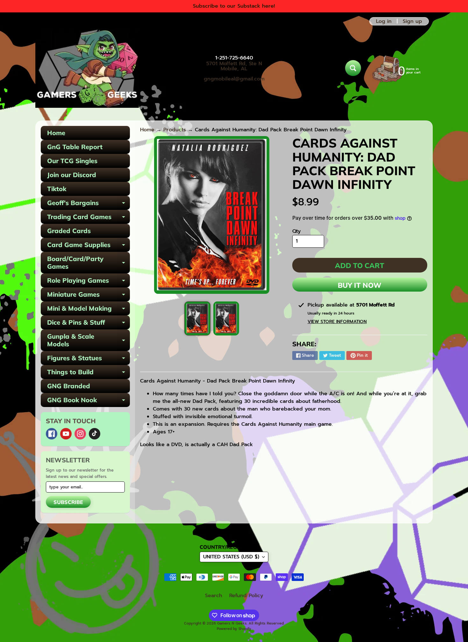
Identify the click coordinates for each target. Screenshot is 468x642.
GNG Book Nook (88, 401)
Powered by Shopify (234, 629)
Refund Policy (246, 595)
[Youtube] (66, 433)
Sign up (412, 21)
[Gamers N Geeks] (87, 68)
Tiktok (56, 189)
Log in (384, 21)
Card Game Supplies (88, 246)
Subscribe (68, 502)
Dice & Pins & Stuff (88, 323)
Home (56, 133)
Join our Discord (71, 175)
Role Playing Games (88, 281)
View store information (337, 321)
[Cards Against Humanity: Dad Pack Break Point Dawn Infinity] (197, 318)
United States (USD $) (231, 557)
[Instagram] (80, 433)
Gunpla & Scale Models (88, 340)
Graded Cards (69, 231)
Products (174, 130)
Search (213, 595)
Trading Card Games (88, 218)
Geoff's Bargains (88, 204)
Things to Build (88, 373)
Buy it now (359, 285)
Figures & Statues (88, 359)
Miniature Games (88, 295)
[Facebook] (51, 433)
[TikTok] (94, 433)
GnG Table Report (75, 147)
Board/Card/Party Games (88, 263)
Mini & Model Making (88, 309)
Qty (296, 231)
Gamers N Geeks (232, 623)
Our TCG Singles (72, 161)
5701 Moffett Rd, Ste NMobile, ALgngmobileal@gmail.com (234, 71)
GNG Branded (68, 386)
